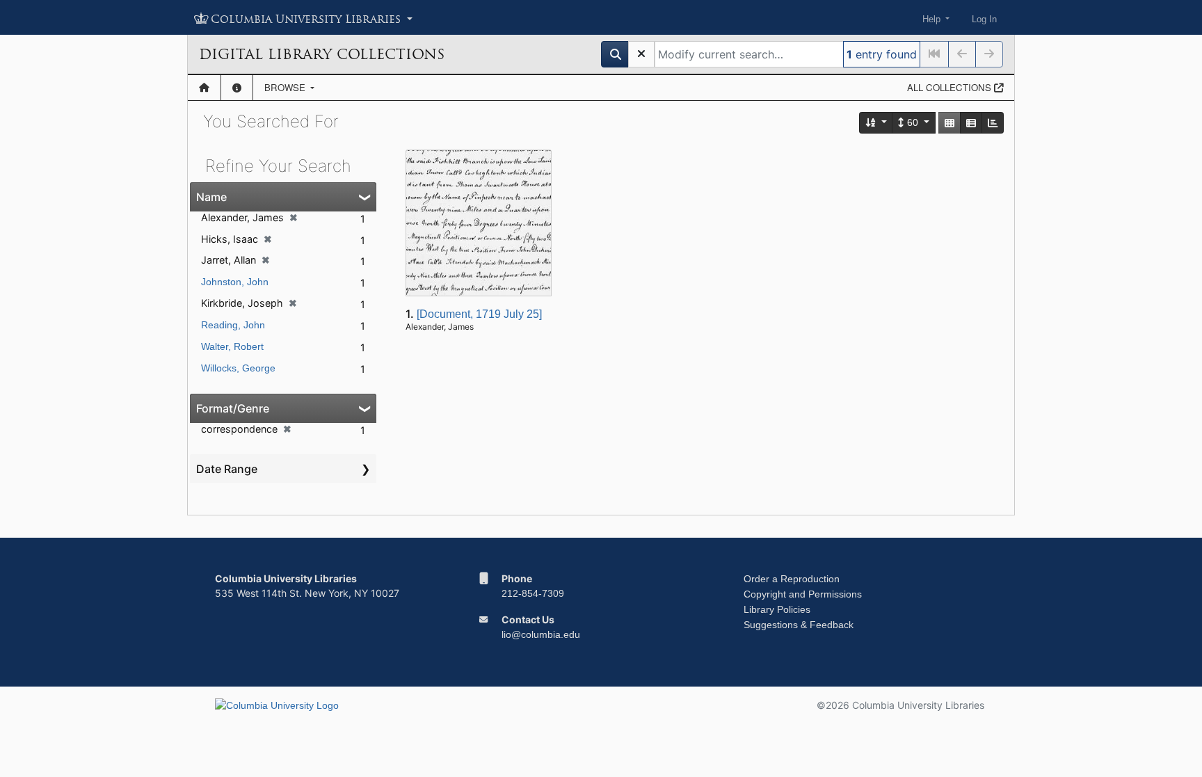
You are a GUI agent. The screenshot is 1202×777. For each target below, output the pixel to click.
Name (211, 197)
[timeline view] (992, 123)
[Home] (204, 87)
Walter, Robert (232, 346)
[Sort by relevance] (876, 123)
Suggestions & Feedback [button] (799, 624)
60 (912, 122)
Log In (984, 19)
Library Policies (777, 609)
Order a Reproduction (792, 578)
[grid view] (949, 123)
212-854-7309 (533, 593)
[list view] (971, 123)
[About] (237, 87)
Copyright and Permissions (803, 594)
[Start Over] (641, 54)
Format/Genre (232, 408)
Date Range (226, 469)
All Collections (950, 87)
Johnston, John (235, 281)
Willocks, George (238, 368)
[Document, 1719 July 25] (479, 314)
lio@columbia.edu (541, 634)
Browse (286, 87)
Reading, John (233, 324)
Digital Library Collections (321, 54)
